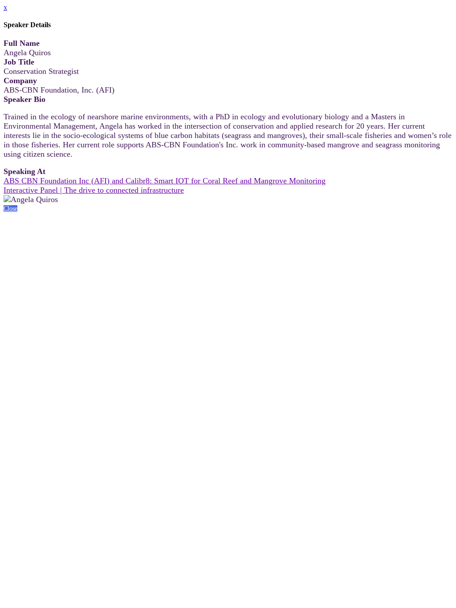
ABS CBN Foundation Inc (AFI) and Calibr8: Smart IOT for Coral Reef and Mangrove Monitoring (165, 180)
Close (10, 208)
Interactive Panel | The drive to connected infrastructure (94, 190)
